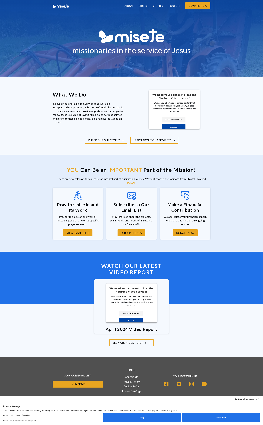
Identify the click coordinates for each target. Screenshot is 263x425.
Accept (173, 127)
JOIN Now (78, 384)
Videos (143, 6)
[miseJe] (61, 5)
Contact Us (131, 376)
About (129, 6)
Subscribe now (131, 232)
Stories (158, 6)
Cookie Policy (132, 386)
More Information (173, 120)
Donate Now (198, 5)
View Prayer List (77, 232)
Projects (174, 6)
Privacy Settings (131, 391)
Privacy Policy (131, 381)
